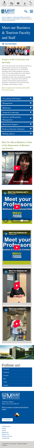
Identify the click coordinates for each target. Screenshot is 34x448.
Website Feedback (22, 443)
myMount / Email (4, 4)
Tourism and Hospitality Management (11, 118)
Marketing (6, 107)
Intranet (4, 430)
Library (25, 5)
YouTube (5, 375)
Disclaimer (13, 443)
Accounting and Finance (11, 98)
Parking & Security (7, 436)
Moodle (12, 5)
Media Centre (5, 434)
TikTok (5, 382)
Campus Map (5, 438)
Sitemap (5, 445)
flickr (4, 379)
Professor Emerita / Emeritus (13, 129)
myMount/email (6, 426)
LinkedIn (5, 385)
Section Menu (11, 44)
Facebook (6, 369)
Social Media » (7, 419)
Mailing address (8, 133)
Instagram (6, 372)
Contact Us (31, 4)
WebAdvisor (18, 5)
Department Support (10, 124)
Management (7, 103)
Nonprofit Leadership (10, 112)
